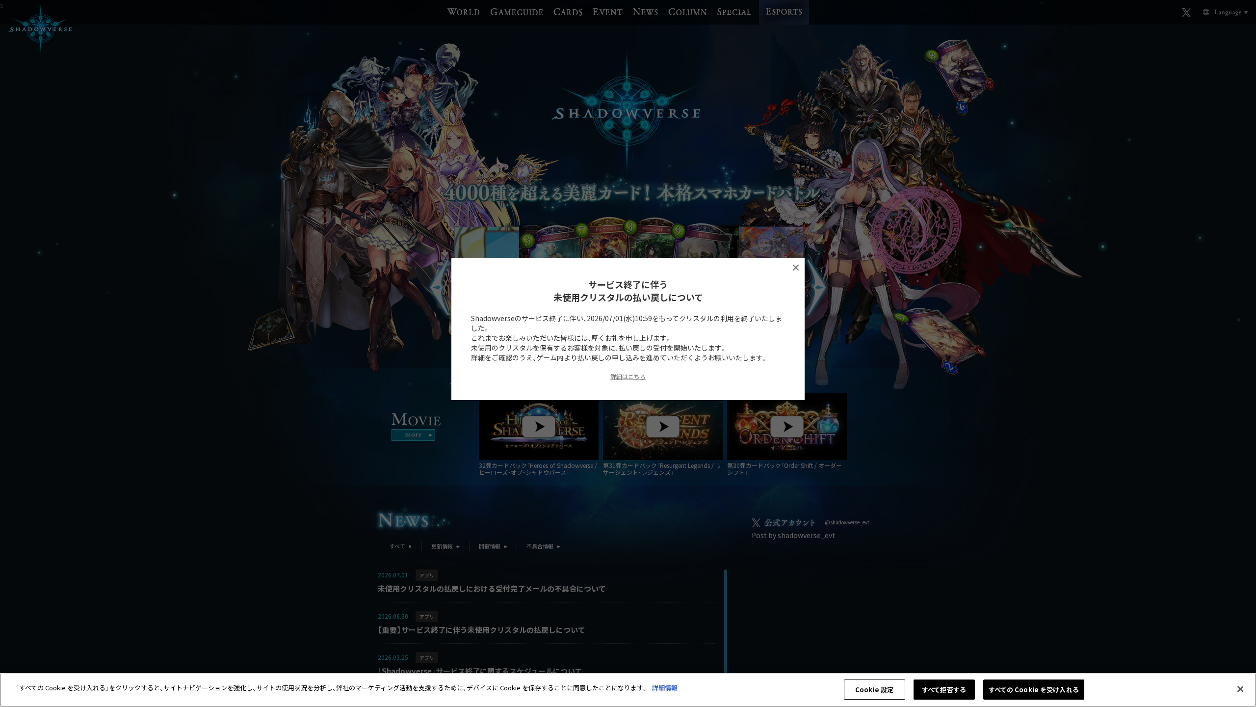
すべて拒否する (944, 689)
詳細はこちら (628, 376)
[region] (628, 690)
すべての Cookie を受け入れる (1034, 689)
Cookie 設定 (874, 689)
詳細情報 (665, 687)
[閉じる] (1240, 689)
